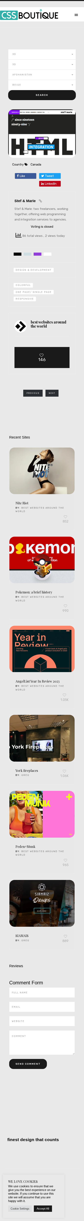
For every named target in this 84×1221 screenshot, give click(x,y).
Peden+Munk (25, 846)
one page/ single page (34, 292)
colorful (23, 285)
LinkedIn (50, 184)
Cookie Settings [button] (20, 1208)
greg (25, 775)
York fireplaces (26, 770)
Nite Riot (21, 503)
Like (22, 176)
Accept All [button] (43, 1208)
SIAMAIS (22, 935)
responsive (25, 299)
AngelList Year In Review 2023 (37, 681)
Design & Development (34, 270)
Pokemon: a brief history (33, 592)
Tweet (49, 176)
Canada (36, 164)
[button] (42, 54)
